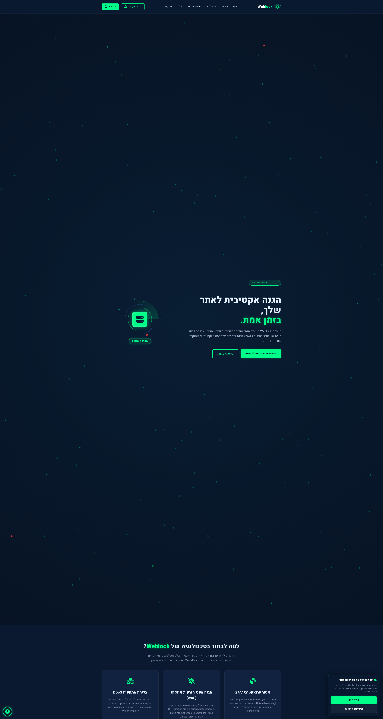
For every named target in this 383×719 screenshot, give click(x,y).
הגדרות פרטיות (354, 708)
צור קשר (168, 6)
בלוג (179, 6)
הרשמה (112, 6)
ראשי (235, 6)
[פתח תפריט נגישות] (7, 711)
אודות (225, 6)
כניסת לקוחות (134, 6)
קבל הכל (354, 699)
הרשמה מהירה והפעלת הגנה (260, 353)
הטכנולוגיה (211, 6)
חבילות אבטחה (194, 6)
